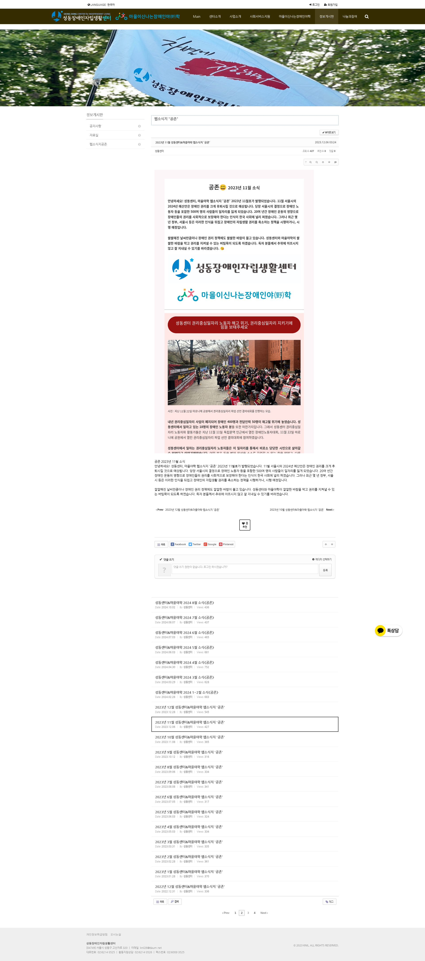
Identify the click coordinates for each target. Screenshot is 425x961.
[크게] (310, 162)
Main (196, 16)
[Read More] (245, 604)
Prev (226, 912)
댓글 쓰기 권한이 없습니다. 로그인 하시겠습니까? (200, 567)
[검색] (367, 16)
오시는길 (115, 934)
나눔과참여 (350, 16)
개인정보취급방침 (97, 934)
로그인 (316, 4)
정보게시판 (326, 16)
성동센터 (159, 151)
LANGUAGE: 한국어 (102, 4)
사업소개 (235, 16)
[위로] (323, 162)
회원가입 (332, 4)
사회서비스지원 (260, 16)
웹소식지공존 (98, 144)
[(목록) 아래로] (329, 162)
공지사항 (95, 126)
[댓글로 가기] (335, 162)
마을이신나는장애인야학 (295, 16)
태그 (331, 901)
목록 (162, 544)
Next (264, 912)
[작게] (317, 162)
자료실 (94, 135)
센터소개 (215, 16)
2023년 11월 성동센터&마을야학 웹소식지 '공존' (182, 142)
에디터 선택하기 (323, 559)
